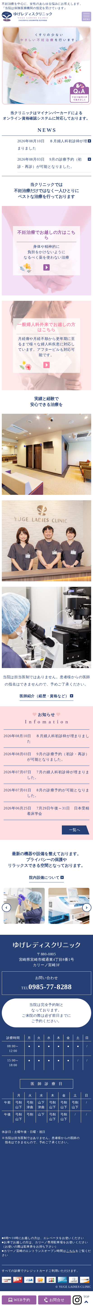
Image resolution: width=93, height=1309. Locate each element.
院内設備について (44, 877)
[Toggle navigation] (86, 16)
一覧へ (74, 830)
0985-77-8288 (46, 987)
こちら (70, 1251)
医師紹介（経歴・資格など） (45, 696)
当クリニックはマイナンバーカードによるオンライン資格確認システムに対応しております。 (46, 115)
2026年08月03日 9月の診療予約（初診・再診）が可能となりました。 (49, 162)
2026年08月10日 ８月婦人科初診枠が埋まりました (52, 144)
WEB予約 (21, 1300)
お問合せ (56, 1300)
